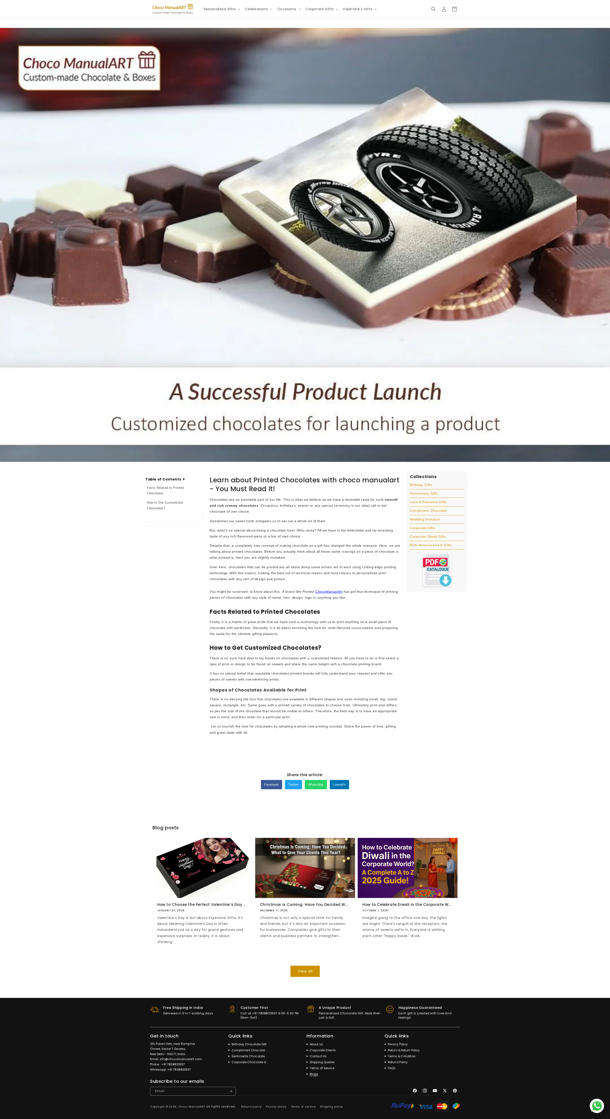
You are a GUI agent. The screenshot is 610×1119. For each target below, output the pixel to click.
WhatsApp (316, 784)
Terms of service (303, 1107)
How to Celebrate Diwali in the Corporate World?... (407, 904)
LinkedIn (339, 784)
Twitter (293, 784)
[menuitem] (437, 485)
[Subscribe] (230, 1091)
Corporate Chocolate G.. (249, 1062)
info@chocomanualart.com (181, 1059)
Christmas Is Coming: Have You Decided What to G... (305, 904)
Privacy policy (276, 1107)
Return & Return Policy (403, 1050)
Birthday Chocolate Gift (248, 1044)
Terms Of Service (321, 1068)
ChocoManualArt (328, 591)
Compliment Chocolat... (249, 1050)
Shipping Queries (322, 1062)
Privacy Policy (397, 1044)
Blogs (313, 1074)
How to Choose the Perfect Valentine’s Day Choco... (202, 904)
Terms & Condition (401, 1056)
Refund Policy (397, 1062)
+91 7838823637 (173, 1064)
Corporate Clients (322, 1050)
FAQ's (391, 1068)
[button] (221, 9)
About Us (316, 1044)
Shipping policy (331, 1107)
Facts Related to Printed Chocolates (165, 490)
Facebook (271, 784)
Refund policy (251, 1107)
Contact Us (317, 1056)
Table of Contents (165, 479)
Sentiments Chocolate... (249, 1056)
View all (305, 971)
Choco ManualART (191, 1107)
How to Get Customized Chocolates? (165, 505)
